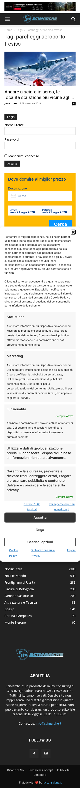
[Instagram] (46, 753)
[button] (73, 232)
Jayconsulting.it (52, 782)
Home (8, 30)
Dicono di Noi (15, 770)
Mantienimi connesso (23, 156)
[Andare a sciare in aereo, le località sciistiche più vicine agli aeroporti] (40, 69)
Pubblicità (63, 770)
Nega (40, 530)
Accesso (12, 163)
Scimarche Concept (41, 770)
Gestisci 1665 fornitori (32, 506)
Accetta (40, 517)
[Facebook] (34, 753)
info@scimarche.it (48, 723)
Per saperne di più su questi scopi (62, 506)
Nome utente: (14, 125)
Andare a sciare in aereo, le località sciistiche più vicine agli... (39, 94)
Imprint (71, 550)
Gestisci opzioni (40, 542)
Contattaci (40, 775)
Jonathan (10, 103)
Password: (11, 139)
